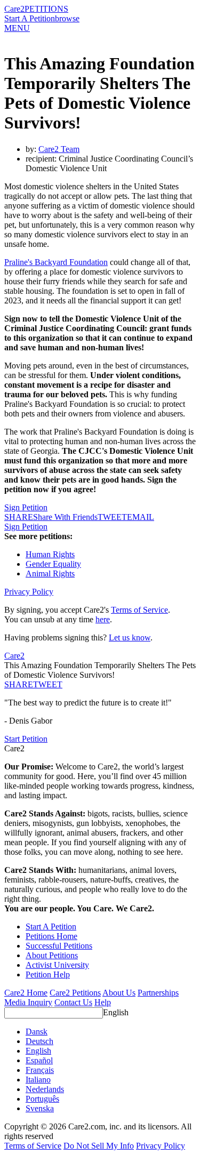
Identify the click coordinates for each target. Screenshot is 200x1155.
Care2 (14, 8)
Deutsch (39, 1041)
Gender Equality (53, 563)
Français (40, 1069)
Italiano (38, 1079)
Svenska (40, 1108)
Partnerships (158, 992)
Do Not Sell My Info (98, 1145)
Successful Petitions (59, 945)
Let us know (129, 637)
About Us (118, 992)
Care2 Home (25, 992)
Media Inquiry (28, 1002)
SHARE (18, 684)
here (102, 619)
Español (39, 1060)
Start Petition (25, 738)
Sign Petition (25, 507)
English (116, 1012)
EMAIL (140, 517)
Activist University (57, 964)
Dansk (36, 1031)
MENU (17, 28)
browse (67, 18)
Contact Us (73, 1002)
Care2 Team (58, 149)
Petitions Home (51, 936)
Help (102, 1002)
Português (42, 1098)
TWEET (112, 517)
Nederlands (45, 1089)
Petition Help (48, 974)
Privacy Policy (28, 591)
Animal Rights (50, 573)
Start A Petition (29, 18)
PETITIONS (46, 8)
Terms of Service (139, 609)
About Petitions (52, 955)
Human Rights (50, 554)
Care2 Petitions (75, 992)
